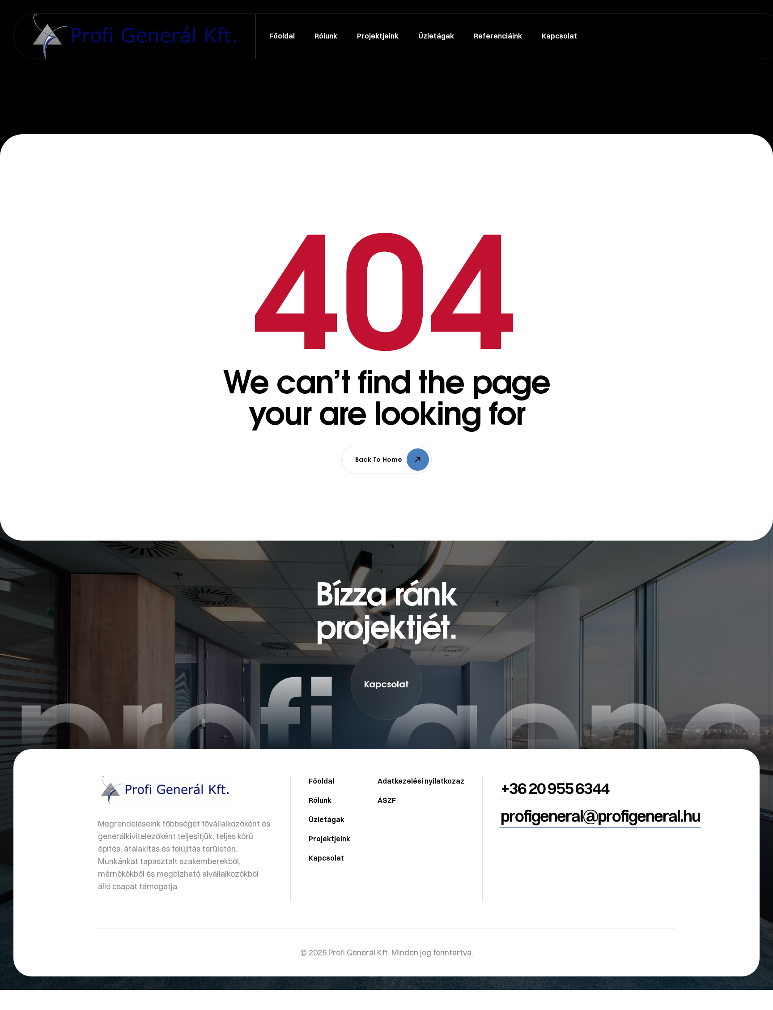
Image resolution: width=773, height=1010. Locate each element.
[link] (386, 754)
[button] (386, 684)
